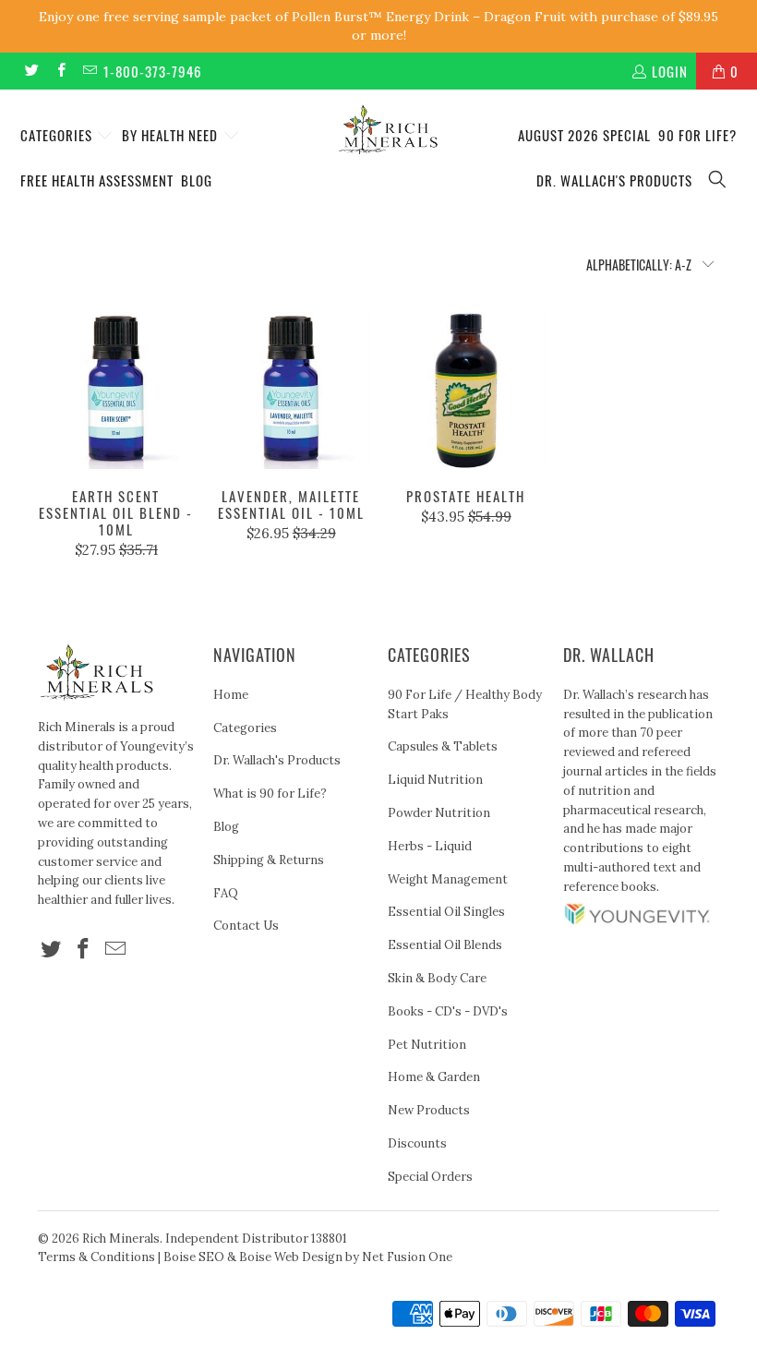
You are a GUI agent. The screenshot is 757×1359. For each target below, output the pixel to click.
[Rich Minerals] (387, 120)
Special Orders (430, 1177)
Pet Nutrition (427, 1044)
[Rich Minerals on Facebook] (59, 70)
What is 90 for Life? (270, 793)
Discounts (417, 1143)
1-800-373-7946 (152, 71)
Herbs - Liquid (430, 846)
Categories (58, 135)
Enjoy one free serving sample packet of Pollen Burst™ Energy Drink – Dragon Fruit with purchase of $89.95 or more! (378, 25)
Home (230, 695)
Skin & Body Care (437, 978)
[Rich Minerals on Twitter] (31, 70)
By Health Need (172, 135)
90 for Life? (697, 135)
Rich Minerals (121, 1238)
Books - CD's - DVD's (448, 1011)
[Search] (718, 180)
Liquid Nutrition (435, 780)
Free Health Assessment (97, 180)
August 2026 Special (584, 135)
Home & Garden (434, 1077)
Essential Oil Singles (446, 912)
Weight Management (448, 879)
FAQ (225, 893)
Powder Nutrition (439, 813)
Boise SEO (193, 1257)
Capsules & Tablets (443, 746)
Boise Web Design (290, 1257)
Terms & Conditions (96, 1257)
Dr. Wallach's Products (614, 180)
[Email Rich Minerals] (89, 70)
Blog (196, 180)
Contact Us (246, 925)
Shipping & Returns (268, 860)
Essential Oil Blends (445, 945)
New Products (429, 1110)
